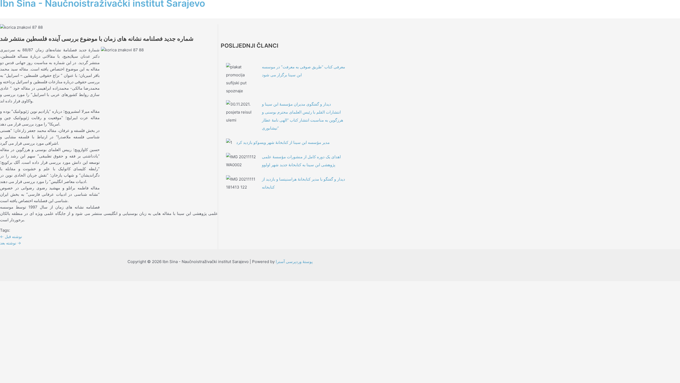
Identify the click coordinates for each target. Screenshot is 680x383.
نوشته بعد (10, 242)
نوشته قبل (11, 236)
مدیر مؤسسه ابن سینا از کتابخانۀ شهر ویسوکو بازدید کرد (283, 142)
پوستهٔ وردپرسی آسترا (294, 261)
